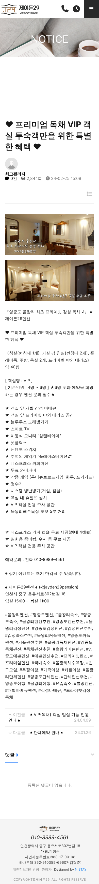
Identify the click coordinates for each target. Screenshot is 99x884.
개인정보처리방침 (26, 869)
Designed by (70, 869)
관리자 (47, 869)
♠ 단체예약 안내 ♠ (46, 732)
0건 (13, 178)
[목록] (89, 194)
